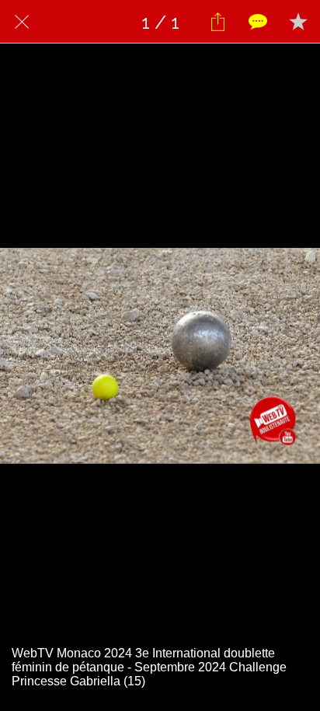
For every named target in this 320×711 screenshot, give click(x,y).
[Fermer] (21, 21)
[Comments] (258, 21)
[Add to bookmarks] (298, 21)
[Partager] (217, 21)
